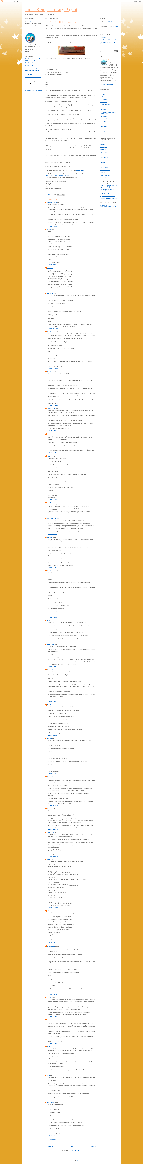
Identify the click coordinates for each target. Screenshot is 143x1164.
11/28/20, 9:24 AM (52, 290)
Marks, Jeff (103, 165)
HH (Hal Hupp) (51, 434)
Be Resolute (103, 123)
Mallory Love (50, 644)
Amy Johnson (51, 1102)
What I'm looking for (30, 74)
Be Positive (103, 109)
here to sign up (32, 21)
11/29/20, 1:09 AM (52, 942)
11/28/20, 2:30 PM (52, 430)
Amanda (49, 738)
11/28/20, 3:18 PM (52, 515)
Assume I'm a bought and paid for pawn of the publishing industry (109, 206)
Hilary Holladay (104, 157)
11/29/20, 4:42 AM (52, 1043)
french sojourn (51, 1019)
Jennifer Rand (51, 570)
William (49, 229)
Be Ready (103, 121)
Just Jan (49, 808)
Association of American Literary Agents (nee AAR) (108, 186)
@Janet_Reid (108, 21)
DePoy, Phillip (104, 152)
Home (71, 1146)
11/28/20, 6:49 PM (52, 701)
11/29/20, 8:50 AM (52, 1136)
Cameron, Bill (103, 144)
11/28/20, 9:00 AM (52, 264)
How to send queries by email (32, 68)
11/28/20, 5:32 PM (52, 641)
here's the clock (80, 170)
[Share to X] (61, 195)
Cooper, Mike (103, 147)
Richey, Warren (104, 167)
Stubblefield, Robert (105, 175)
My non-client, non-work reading (33, 90)
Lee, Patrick (103, 159)
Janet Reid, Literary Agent (51, 9)
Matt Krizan (50, 293)
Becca (49, 620)
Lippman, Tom (104, 162)
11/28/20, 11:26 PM (53, 829)
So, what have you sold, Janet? (33, 77)
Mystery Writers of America (107, 196)
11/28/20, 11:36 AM (53, 368)
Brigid (48, 859)
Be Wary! (102, 131)
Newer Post (50, 1146)
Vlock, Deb (103, 177)
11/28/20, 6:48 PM (52, 666)
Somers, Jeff (103, 172)
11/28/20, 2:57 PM (52, 499)
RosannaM (50, 776)
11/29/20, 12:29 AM (53, 907)
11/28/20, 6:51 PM (52, 735)
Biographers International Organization (107, 190)
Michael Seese (51, 669)
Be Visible (103, 129)
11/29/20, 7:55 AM (52, 1099)
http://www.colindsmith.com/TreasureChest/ (57, 175)
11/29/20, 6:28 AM (52, 1072)
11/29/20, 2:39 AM (52, 994)
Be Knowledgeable (105, 104)
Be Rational (103, 116)
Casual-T (49, 997)
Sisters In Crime (104, 193)
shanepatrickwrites (52, 518)
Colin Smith (50, 832)
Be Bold (102, 91)
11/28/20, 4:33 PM (52, 567)
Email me (115, 26)
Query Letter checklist (30, 62)
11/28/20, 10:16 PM (53, 805)
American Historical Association (108, 198)
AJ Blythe (50, 1046)
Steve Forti (50, 268)
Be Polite (102, 107)
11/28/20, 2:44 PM (52, 453)
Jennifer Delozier (52, 202)
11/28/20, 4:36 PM (52, 617)
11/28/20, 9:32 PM (52, 773)
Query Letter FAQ (29, 65)
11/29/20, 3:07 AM (52, 1016)
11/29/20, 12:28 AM (53, 856)
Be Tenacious (103, 126)
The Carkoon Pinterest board (108, 39)
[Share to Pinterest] (64, 195)
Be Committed (104, 97)
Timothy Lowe (51, 705)
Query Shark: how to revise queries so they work (32, 71)
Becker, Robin (104, 142)
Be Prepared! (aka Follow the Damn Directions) (108, 113)
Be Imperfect (103, 102)
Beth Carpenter (51, 331)
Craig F (49, 502)
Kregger (49, 456)
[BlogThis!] (59, 195)
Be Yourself (103, 134)
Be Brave (102, 94)
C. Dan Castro (51, 946)
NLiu (48, 1075)
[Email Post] (55, 194)
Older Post (93, 1146)
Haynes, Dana (104, 154)
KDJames (49, 911)
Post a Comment (52, 1139)
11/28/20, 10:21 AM (53, 328)
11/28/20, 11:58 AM (53, 405)
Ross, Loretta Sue (105, 170)
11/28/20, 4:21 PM (52, 534)
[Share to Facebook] (63, 195)
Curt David (50, 371)
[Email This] (58, 195)
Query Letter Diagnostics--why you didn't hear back (33, 59)
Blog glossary (103, 37)
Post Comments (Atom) (75, 1150)
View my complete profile (107, 84)
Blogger (79, 1160)
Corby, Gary (103, 149)
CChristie (49, 537)
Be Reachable (104, 118)
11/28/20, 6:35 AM (52, 226)
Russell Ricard (51, 408)
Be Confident (103, 99)
